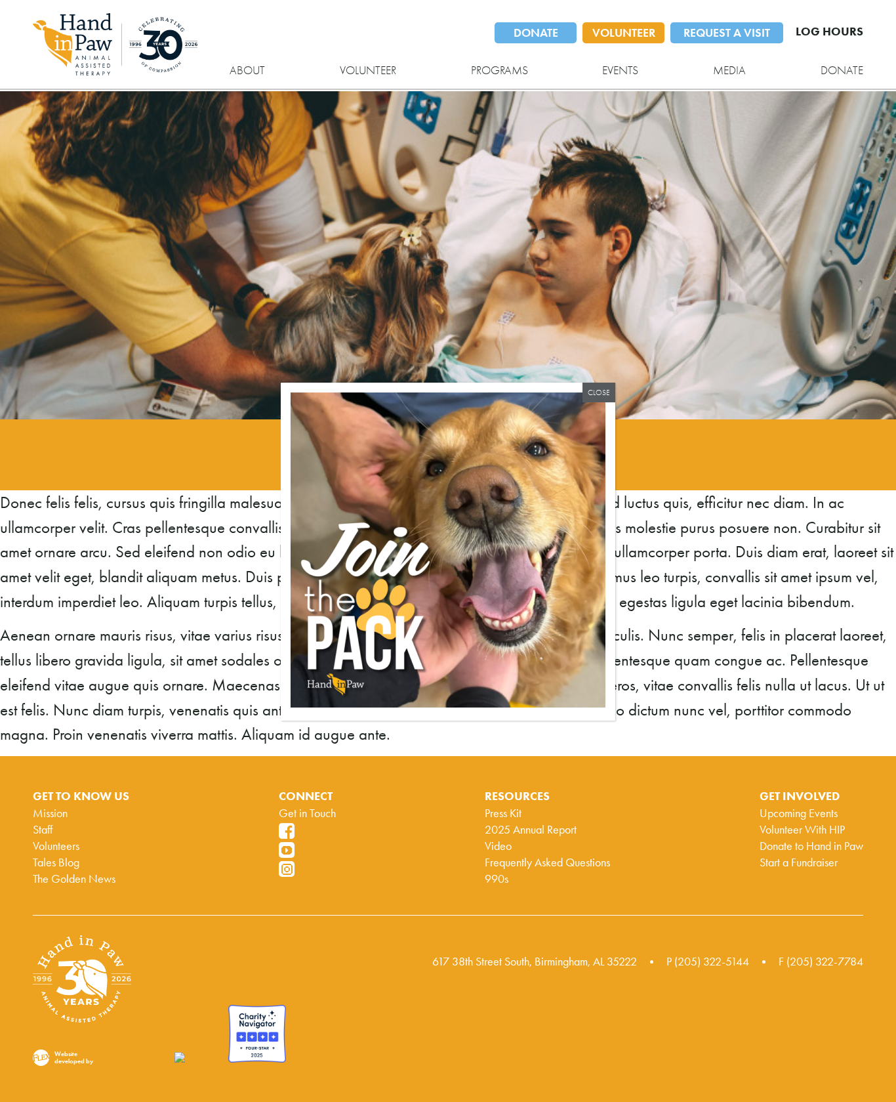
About (247, 70)
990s (496, 878)
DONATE (536, 33)
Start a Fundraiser (799, 862)
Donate (842, 70)
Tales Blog (56, 862)
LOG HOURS (829, 31)
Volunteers (56, 846)
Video (498, 846)
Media (729, 70)
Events (620, 70)
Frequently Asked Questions (547, 862)
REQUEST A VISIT (726, 33)
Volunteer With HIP (802, 829)
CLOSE (599, 392)
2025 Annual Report (531, 829)
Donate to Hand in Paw (811, 846)
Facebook (287, 831)
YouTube (287, 850)
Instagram (287, 869)
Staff (42, 829)
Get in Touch (307, 813)
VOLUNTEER (623, 33)
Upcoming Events (799, 813)
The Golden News (74, 878)
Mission (50, 813)
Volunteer (368, 70)
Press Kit (503, 813)
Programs (499, 70)
